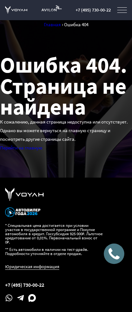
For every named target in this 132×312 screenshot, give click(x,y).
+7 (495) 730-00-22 (93, 10)
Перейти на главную (21, 148)
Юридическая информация (32, 266)
